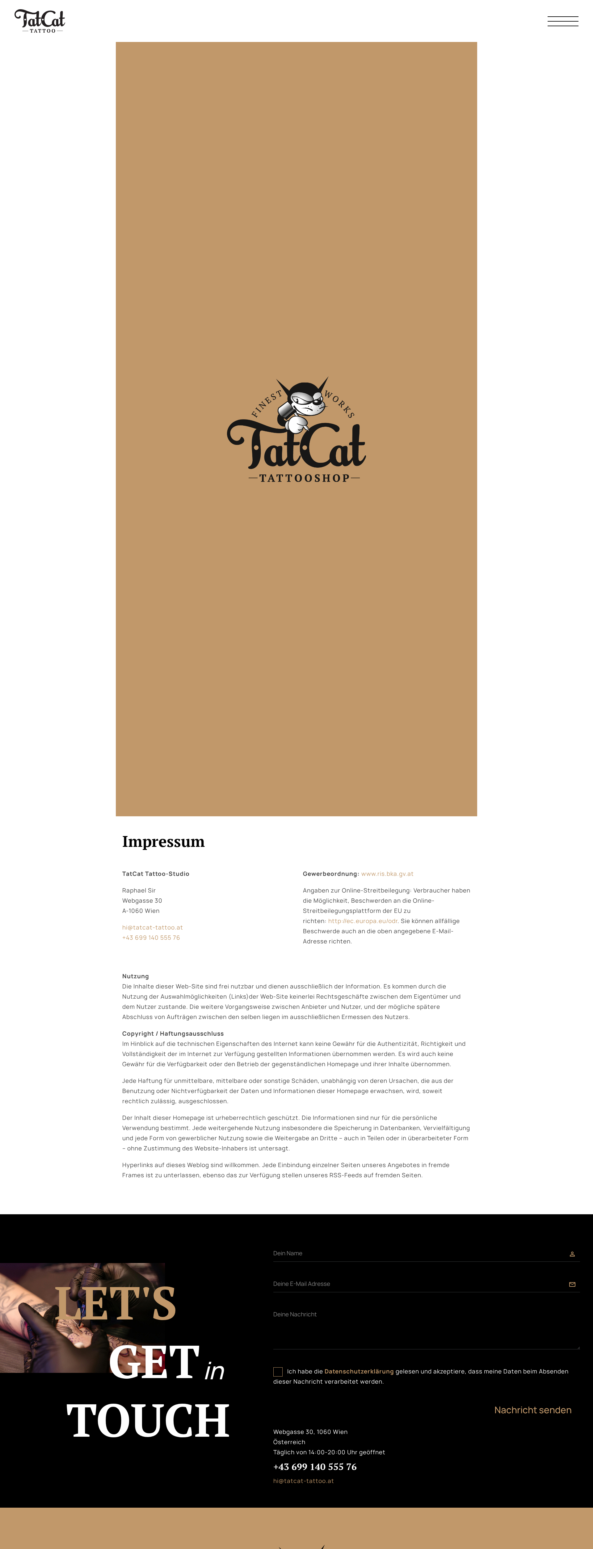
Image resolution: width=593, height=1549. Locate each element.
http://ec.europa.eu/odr (362, 921)
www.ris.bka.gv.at (387, 874)
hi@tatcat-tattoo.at (152, 927)
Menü (563, 21)
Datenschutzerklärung (359, 1371)
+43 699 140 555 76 (151, 938)
